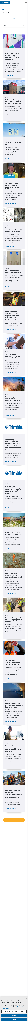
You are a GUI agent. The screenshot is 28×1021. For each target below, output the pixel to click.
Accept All (14, 1019)
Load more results (14, 820)
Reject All (14, 1015)
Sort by (6, 25)
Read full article (9, 75)
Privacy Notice (5, 1008)
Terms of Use (20, 1006)
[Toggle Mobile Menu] (26, 2)
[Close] (26, 998)
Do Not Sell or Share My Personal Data (14, 1011)
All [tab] (14, 18)
